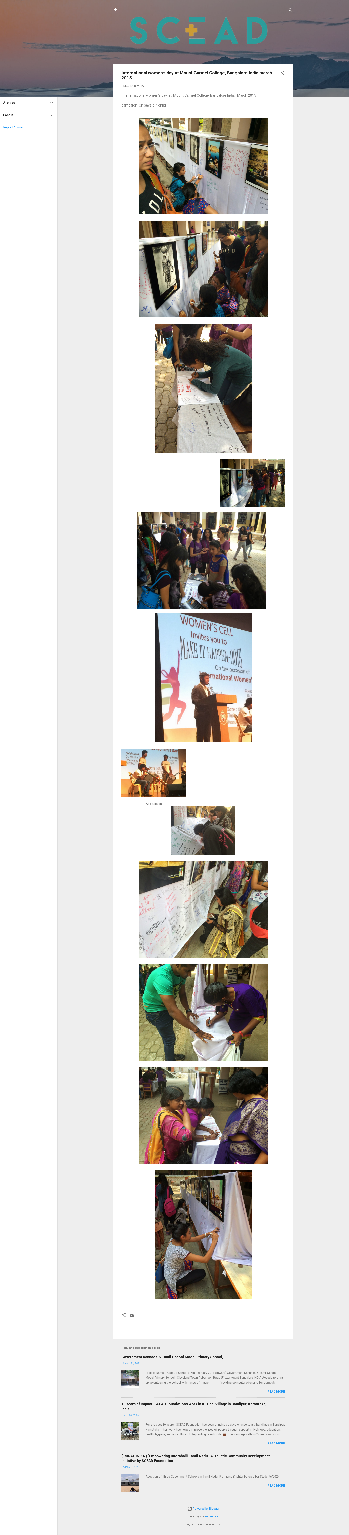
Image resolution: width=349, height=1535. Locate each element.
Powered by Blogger (205, 1508)
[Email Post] (131, 1317)
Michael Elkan (212, 1516)
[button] (282, 73)
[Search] (290, 11)
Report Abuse (13, 127)
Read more (276, 1391)
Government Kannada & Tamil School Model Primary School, (172, 1357)
